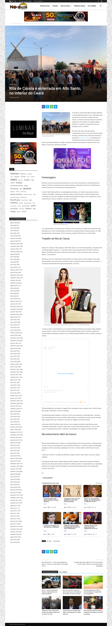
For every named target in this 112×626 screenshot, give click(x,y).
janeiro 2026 (14, 241)
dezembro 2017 (14, 495)
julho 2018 (13, 477)
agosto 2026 (13, 223)
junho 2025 (13, 259)
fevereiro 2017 (14, 521)
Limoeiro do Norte (28, 194)
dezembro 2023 (14, 306)
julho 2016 (13, 539)
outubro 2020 (14, 406)
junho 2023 (13, 322)
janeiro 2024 (14, 304)
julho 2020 (13, 414)
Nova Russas (15, 200)
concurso (20, 180)
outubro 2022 (14, 343)
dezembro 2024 (14, 275)
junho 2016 (13, 542)
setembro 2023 (14, 314)
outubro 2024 (14, 280)
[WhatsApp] (51, 106)
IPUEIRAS (55, 6)
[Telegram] (55, 106)
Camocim (16, 176)
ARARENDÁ (14, 174)
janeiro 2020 (14, 429)
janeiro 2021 (14, 398)
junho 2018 (13, 479)
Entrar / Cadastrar (38, 1)
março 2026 (13, 236)
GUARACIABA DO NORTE (16, 185)
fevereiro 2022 (14, 364)
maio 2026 (13, 230)
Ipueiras (27, 188)
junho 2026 (13, 228)
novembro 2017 (14, 497)
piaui (30, 200)
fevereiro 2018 (14, 490)
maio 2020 (13, 419)
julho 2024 (13, 288)
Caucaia (33, 176)
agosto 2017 (13, 505)
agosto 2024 (13, 285)
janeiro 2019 (14, 461)
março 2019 (13, 456)
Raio (34, 203)
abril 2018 (13, 484)
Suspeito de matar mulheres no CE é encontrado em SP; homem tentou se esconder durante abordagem (88, 564)
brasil (11, 176)
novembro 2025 (14, 246)
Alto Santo (49, 541)
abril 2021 (13, 390)
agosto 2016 (13, 537)
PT (80, 445)
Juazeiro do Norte (16, 194)
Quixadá (21, 203)
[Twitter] (47, 106)
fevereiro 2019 (14, 458)
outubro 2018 (14, 469)
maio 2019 (13, 450)
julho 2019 (13, 445)
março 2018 (13, 487)
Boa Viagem (29, 174)
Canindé (23, 176)
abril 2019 (13, 453)
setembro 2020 (14, 408)
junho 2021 (13, 385)
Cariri (28, 176)
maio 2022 (13, 356)
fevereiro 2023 (14, 333)
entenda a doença (84, 138)
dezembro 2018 (14, 463)
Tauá (34, 208)
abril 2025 (13, 264)
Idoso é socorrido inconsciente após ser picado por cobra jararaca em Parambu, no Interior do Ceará (72, 592)
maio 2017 (13, 513)
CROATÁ (12, 183)
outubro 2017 (14, 500)
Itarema (17, 191)
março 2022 (13, 361)
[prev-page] (43, 617)
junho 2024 (13, 291)
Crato (32, 180)
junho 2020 (13, 416)
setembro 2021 (14, 377)
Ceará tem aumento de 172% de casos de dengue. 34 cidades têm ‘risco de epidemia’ (92, 592)
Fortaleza (19, 183)
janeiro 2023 (14, 335)
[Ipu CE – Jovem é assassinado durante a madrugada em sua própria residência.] (51, 582)
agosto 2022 (13, 348)
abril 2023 (13, 327)
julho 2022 (13, 351)
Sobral (33, 206)
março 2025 (13, 267)
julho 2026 (13, 225)
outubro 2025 (14, 249)
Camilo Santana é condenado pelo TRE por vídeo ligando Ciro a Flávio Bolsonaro (72, 612)
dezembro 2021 (14, 369)
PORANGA (14, 203)
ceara (13, 179)
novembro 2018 (14, 466)
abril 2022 (13, 359)
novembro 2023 (14, 309)
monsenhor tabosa (15, 197)
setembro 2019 (14, 440)
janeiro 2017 (14, 524)
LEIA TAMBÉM (92, 6)
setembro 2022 (14, 346)
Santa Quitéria (26, 206)
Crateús (27, 180)
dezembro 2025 (14, 243)
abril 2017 (13, 516)
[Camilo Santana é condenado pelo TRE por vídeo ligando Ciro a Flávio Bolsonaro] (72, 602)
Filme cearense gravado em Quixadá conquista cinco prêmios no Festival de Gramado (93, 612)
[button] (101, 6)
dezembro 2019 (14, 432)
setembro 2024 (14, 283)
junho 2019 (13, 448)
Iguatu (26, 185)
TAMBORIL (28, 208)
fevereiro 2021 (14, 395)
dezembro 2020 (14, 401)
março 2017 (13, 518)
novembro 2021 (14, 372)
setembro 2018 (14, 471)
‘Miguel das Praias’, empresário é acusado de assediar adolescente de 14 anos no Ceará (50, 612)
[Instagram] (101, 1)
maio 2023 (13, 325)
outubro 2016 (14, 532)
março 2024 (13, 298)
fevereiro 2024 (14, 301)
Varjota (24, 211)
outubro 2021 (14, 374)
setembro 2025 (14, 251)
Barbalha (23, 174)
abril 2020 (13, 422)
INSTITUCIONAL (65, 6)
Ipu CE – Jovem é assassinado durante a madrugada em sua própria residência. (50, 592)
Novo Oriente (24, 200)
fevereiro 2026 (14, 238)
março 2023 (13, 330)
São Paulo (21, 208)
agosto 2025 (13, 254)
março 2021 (13, 393)
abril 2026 (13, 233)
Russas (19, 206)
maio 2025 (13, 262)
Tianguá (13, 211)
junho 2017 (13, 511)
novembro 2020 (14, 403)
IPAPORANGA (14, 189)
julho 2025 (13, 257)
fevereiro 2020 (14, 427)
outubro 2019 (14, 437)
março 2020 (13, 424)
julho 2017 (13, 508)
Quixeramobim (27, 203)
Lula (34, 194)
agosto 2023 (13, 317)
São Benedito (14, 208)
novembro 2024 (14, 278)
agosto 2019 (13, 442)
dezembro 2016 (14, 526)
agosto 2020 (13, 411)
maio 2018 (13, 482)
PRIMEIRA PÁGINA (79, 6)
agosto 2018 (13, 474)
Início (10, 23)
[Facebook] (98, 1)
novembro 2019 (14, 435)
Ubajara (19, 211)
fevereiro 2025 (14, 270)
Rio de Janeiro (13, 206)
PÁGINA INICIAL (45, 6)
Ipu (21, 189)
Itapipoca (12, 191)
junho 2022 (13, 353)
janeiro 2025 (14, 272)
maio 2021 (13, 388)
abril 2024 (13, 296)
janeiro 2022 (14, 367)
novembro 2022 (14, 340)
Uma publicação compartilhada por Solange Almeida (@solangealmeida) (69, 402)
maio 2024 (13, 293)
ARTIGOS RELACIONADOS (50, 572)
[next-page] (46, 617)
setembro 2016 (14, 534)
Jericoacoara (23, 191)
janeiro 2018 (14, 492)
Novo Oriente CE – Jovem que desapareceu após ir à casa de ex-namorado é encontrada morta (55, 564)
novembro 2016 (14, 529)
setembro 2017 (14, 503)
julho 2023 (13, 319)
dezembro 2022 (14, 338)
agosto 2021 (13, 380)
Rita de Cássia (57, 541)
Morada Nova (24, 197)
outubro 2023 (14, 312)
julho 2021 (13, 382)
